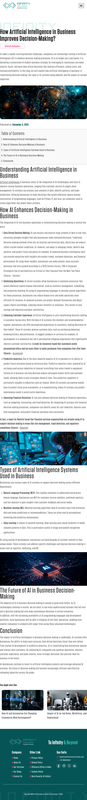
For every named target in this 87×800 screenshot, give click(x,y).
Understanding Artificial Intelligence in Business (25, 139)
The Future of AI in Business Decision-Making (23, 155)
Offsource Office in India (41, 767)
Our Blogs (18, 771)
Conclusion (8, 161)
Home (16, 758)
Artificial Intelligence (12, 46)
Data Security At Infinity (41, 776)
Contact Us (18, 776)
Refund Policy (37, 762)
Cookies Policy (37, 771)
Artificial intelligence (9, 182)
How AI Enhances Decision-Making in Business (24, 144)
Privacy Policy (37, 758)
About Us (17, 762)
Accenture (17, 353)
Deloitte (23, 427)
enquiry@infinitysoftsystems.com (72, 757)
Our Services (19, 767)
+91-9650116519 (65, 760)
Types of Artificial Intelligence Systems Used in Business (29, 150)
